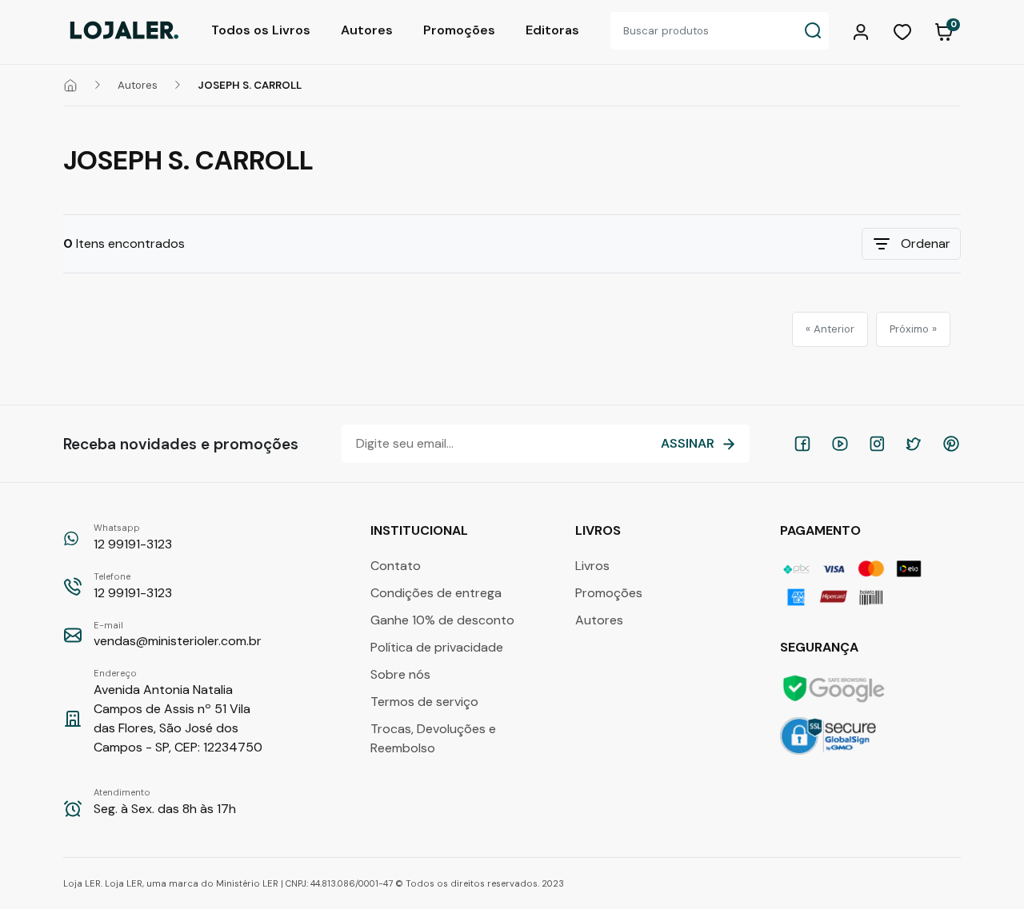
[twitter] (913, 443)
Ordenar (925, 243)
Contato (395, 565)
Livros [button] (599, 530)
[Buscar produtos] (813, 31)
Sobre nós (400, 674)
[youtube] (840, 443)
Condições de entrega (436, 592)
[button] (863, 30)
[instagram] (877, 443)
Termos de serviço (424, 701)
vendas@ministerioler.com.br (178, 635)
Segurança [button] (821, 647)
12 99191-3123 (133, 537)
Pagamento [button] (822, 530)
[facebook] (802, 443)
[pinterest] (951, 443)
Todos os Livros (260, 30)
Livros (592, 565)
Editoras (552, 30)
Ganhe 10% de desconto (442, 620)
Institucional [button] (420, 530)
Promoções (459, 30)
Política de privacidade (436, 647)
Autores (367, 30)
